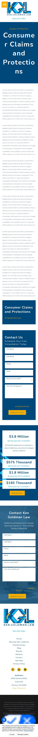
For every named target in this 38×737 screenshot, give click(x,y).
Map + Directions (19, 688)
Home (19, 639)
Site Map (19, 661)
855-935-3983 (19, 631)
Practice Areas (19, 645)
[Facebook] (13, 669)
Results (19, 651)
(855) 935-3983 (19, 19)
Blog (19, 648)
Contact (19, 657)
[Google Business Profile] (25, 669)
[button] (4, 719)
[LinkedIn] (19, 669)
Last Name (10, 356)
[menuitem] (18, 318)
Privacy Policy (19, 664)
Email (8, 371)
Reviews (19, 654)
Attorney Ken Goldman (19, 642)
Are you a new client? (13, 378)
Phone (8, 364)
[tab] (32, 318)
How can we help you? (14, 386)
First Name (10, 349)
